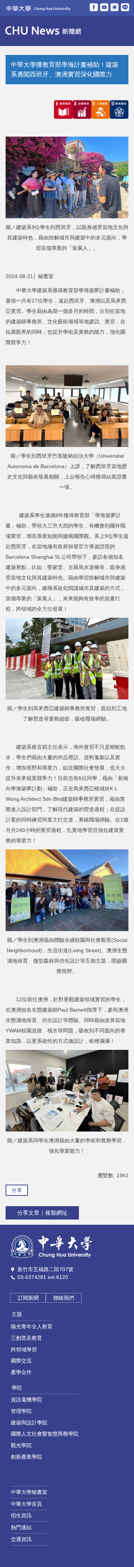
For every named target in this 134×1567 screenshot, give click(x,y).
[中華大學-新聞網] (51, 1246)
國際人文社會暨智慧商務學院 (45, 1434)
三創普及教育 (26, 1338)
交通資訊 (21, 1539)
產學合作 (21, 1372)
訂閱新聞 (28, 1298)
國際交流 (21, 1361)
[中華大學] (37, 8)
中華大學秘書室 (29, 1492)
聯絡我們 (63, 1298)
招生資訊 (21, 1515)
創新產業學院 (26, 1457)
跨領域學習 (24, 1349)
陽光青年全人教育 (31, 1326)
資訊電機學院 (26, 1400)
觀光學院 (21, 1445)
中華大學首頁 (26, 1504)
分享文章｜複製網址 (42, 1212)
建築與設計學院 (29, 1423)
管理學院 (21, 1411)
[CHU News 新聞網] (42, 31)
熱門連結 (21, 1527)
